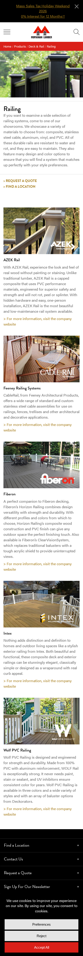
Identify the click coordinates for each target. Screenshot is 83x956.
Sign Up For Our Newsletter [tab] (27, 886)
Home (7, 46)
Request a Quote (21, 180)
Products (20, 46)
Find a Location (21, 186)
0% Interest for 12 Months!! (43, 16)
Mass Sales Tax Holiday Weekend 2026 (43, 8)
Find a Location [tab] (16, 845)
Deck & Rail (36, 46)
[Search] (77, 32)
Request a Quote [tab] (18, 873)
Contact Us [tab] (13, 859)
